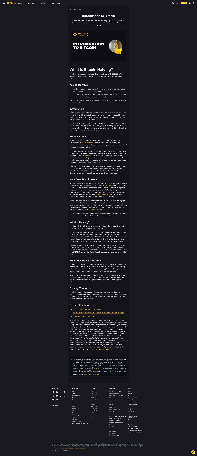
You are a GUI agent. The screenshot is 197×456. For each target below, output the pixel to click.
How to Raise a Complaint (134, 432)
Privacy (74, 406)
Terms (73, 404)
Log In (177, 3)
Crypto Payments (95, 397)
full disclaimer (95, 368)
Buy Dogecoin (112, 431)
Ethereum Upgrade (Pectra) (116, 422)
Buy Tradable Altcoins (114, 435)
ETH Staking (94, 410)
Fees (129, 419)
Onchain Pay (112, 400)
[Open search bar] (172, 3)
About (73, 391)
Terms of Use (86, 374)
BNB (129, 395)
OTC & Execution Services (134, 397)
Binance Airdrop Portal (133, 428)
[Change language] (190, 3)
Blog (73, 410)
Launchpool (94, 406)
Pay (92, 395)
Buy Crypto (93, 393)
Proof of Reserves (132, 404)
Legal (73, 402)
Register (184, 3)
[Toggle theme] (193, 3)
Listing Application (114, 393)
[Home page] (12, 3)
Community (75, 412)
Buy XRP (111, 429)
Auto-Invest (94, 408)
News (73, 397)
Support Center (132, 414)
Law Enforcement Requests (135, 430)
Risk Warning (95, 374)
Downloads (75, 419)
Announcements (76, 395)
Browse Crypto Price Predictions (117, 416)
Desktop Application (77, 421)
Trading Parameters (133, 426)
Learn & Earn (112, 407)
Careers (74, 393)
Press (73, 400)
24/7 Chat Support (132, 411)
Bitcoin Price (112, 411)
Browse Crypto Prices (114, 409)
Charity (92, 417)
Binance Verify (131, 424)
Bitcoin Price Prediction (115, 418)
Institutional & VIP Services (116, 395)
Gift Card (93, 404)
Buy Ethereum (112, 433)
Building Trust (75, 408)
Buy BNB (111, 427)
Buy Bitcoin (112, 424)
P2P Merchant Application (115, 391)
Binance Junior (94, 400)
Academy (93, 402)
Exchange (93, 391)
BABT (92, 412)
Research (93, 415)
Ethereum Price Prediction (115, 420)
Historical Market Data (133, 400)
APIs (129, 422)
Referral (130, 393)
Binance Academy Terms (80, 448)
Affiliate (130, 391)
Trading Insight (132, 402)
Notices (74, 417)
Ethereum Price (113, 414)
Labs (110, 397)
